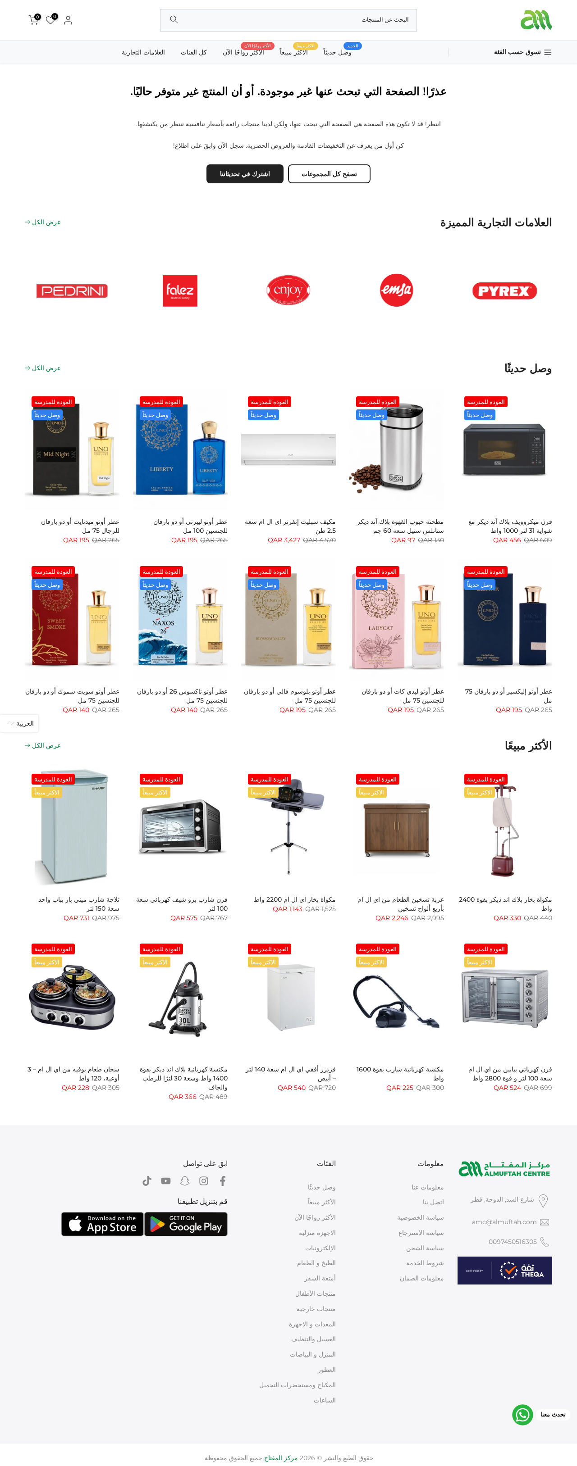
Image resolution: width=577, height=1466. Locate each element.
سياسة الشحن (425, 1248)
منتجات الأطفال (315, 1293)
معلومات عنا (428, 1187)
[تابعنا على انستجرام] (204, 1181)
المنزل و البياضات (313, 1354)
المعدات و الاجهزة (312, 1324)
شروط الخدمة (425, 1263)
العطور (327, 1370)
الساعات (325, 1400)
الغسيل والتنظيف (313, 1339)
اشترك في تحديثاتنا (245, 174)
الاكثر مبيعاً (297, 51)
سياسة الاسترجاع (421, 1233)
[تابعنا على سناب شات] (185, 1181)
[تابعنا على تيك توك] (147, 1181)
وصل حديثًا (322, 1187)
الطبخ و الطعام (316, 1263)
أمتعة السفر (320, 1278)
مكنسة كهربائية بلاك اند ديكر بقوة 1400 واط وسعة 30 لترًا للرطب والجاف (184, 1078)
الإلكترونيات (320, 1248)
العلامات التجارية (143, 52)
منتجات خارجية (316, 1309)
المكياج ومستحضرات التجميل (297, 1385)
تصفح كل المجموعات (329, 174)
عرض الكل (46, 222)
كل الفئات (194, 52)
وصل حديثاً (341, 51)
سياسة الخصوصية (420, 1217)
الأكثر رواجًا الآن (247, 51)
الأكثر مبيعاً (322, 1202)
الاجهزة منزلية (317, 1233)
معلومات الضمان (422, 1278)
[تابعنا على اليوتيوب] (166, 1181)
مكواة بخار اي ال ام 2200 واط (295, 899)
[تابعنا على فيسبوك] (223, 1181)
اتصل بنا (433, 1202)
